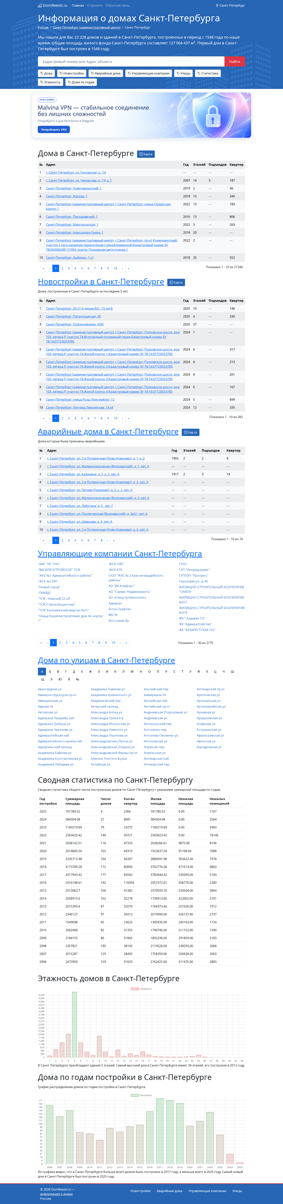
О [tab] (149, 671)
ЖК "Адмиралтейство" (195, 624)
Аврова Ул (45, 706)
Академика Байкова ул (54, 753)
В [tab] (58, 671)
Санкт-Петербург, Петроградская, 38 (73, 316)
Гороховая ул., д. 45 (193, 581)
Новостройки (73, 73)
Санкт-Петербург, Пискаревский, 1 (72, 217)
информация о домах (56, 1194)
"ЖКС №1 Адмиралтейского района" (65, 575)
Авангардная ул (49, 689)
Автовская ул (47, 712)
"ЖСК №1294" (48, 581)
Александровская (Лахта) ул (111, 741)
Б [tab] (50, 671)
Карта (147, 154)
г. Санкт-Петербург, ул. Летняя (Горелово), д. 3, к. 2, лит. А (89, 490)
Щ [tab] (42, 679)
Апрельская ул (155, 753)
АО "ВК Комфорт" (122, 586)
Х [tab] (207, 671)
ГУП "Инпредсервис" (194, 570)
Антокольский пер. (158, 724)
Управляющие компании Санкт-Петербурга (120, 553)
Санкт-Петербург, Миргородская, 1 (72, 224)
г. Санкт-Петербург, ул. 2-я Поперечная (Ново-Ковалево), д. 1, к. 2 (96, 458)
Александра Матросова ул (110, 724)
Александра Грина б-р (107, 718)
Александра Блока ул (106, 712)
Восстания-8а (119, 620)
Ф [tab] (199, 671)
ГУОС (183, 564)
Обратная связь (118, 5)
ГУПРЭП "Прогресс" (194, 575)
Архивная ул (206, 712)
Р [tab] (166, 671)
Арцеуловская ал (209, 718)
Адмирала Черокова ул (55, 729)
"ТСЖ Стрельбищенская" (56, 604)
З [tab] (99, 671)
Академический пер (106, 701)
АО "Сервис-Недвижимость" (130, 592)
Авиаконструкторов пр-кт (57, 695)
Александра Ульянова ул (109, 735)
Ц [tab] (215, 671)
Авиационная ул (50, 701)
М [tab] (132, 671)
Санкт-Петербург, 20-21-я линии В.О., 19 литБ (79, 308)
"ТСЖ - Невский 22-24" (54, 599)
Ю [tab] (60, 679)
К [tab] (115, 671)
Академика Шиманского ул (111, 695)
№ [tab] (77, 679)
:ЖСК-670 (115, 570)
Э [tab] (51, 679)
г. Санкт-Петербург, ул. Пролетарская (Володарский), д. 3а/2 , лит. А (97, 514)
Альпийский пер (156, 689)
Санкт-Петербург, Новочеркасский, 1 (73, 188)
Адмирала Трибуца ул (54, 724)
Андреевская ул (155, 718)
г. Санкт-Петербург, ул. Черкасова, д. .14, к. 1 (79, 180)
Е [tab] (82, 671)
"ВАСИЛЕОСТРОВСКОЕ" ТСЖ (59, 570)
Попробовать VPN (53, 129)
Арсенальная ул (209, 701)
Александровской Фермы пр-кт (114, 753)
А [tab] (42, 671)
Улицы (185, 73)
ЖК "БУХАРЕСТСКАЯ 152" (197, 630)
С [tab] (174, 671)
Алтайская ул (100, 764)
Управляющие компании (150, 73)
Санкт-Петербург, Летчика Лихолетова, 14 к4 (79, 407)
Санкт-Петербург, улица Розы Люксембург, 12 (80, 399)
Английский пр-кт (157, 706)
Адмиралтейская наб (53, 735)
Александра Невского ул (109, 729)
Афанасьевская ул (210, 735)
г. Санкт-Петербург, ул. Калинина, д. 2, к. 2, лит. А (83, 474)
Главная (78, 5)
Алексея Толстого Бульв (109, 758)
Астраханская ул (209, 729)
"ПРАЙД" (44, 593)
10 (115, 268)
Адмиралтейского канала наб (60, 741)
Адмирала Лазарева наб (56, 718)
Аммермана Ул (155, 695)
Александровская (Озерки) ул (113, 747)
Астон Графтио (120, 609)
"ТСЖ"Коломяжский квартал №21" (63, 610)
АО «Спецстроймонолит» (128, 597)
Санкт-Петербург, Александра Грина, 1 (74, 232)
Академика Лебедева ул (55, 764)
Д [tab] (74, 671)
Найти (234, 61)
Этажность (52, 82)
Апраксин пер (154, 747)
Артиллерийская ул (211, 706)
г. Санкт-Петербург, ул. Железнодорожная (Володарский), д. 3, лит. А (98, 498)
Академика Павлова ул (108, 689)
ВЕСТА (113, 615)
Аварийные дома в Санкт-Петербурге (108, 431)
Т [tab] (182, 671)
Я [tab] (69, 679)
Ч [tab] (224, 671)
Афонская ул (206, 741)
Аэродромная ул (209, 747)
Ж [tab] (90, 671)
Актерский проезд (104, 706)
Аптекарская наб (156, 758)
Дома (48, 73)
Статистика (209, 73)
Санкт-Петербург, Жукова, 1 (66, 196)
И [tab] (107, 671)
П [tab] (158, 671)
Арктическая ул (208, 695)
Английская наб (155, 701)
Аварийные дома (107, 73)
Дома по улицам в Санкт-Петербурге (106, 660)
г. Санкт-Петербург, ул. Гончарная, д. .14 (76, 172)
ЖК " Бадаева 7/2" (192, 618)
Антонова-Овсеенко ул (161, 735)
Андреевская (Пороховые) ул (165, 712)
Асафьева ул (206, 724)
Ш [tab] (232, 671)
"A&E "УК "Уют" (49, 564)
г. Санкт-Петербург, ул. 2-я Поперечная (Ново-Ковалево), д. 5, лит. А (97, 529)
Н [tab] (141, 671)
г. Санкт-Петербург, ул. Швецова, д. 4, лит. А (79, 522)
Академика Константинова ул (60, 758)
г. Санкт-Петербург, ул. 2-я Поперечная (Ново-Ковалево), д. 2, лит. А (97, 482)
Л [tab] (123, 671)
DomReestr (54, 5)
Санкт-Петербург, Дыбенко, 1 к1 (70, 257)
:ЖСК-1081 (116, 564)
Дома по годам (82, 82)
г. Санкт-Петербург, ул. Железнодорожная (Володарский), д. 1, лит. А (98, 466)
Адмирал (115, 603)
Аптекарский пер (156, 764)
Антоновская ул (155, 741)
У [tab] (190, 671)
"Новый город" (49, 587)
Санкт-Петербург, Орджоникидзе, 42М (75, 324)
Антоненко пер (155, 729)
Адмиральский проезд (55, 747)
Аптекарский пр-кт (211, 689)
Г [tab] (66, 671)
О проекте (95, 5)
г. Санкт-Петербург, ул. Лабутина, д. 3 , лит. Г (80, 506)
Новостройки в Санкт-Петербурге (101, 281)
